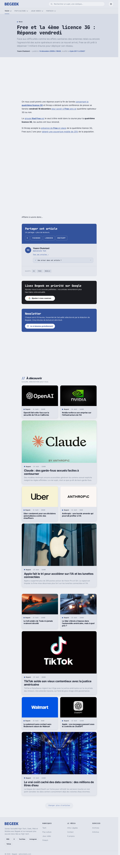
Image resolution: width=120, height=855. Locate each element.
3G (34, 271)
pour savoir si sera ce (63, 109)
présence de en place (53, 128)
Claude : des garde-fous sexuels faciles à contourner (51, 472)
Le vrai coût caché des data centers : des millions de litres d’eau (59, 783)
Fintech (49, 11)
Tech (7, 11)
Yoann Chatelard (23, 51)
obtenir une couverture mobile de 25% (60, 131)
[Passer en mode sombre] (111, 4)
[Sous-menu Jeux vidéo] (42, 11)
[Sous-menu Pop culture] (27, 11)
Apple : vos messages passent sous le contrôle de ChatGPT (78, 725)
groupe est (34, 118)
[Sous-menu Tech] (10, 11)
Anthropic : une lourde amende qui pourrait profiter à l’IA (77, 514)
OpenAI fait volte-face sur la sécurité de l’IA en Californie (36, 413)
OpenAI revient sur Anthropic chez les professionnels (39, 830)
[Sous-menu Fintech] (55, 11)
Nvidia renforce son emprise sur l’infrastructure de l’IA (76, 413)
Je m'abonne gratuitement (41, 326)
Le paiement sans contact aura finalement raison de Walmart (37, 725)
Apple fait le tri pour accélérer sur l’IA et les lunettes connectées (58, 575)
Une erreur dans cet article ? (49, 260)
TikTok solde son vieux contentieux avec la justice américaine (57, 683)
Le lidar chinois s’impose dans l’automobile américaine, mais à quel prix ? (78, 623)
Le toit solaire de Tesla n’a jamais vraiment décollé (38, 622)
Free (40, 271)
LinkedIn (49, 238)
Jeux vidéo (36, 11)
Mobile (47, 271)
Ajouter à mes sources (41, 298)
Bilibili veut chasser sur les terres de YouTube (77, 830)
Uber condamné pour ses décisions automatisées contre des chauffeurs (40, 515)
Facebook (36, 238)
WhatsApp (61, 238)
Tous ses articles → (41, 254)
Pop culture (20, 11)
